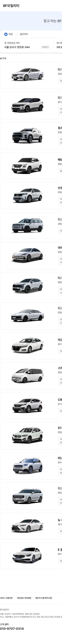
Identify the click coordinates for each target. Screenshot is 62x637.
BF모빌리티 (11, 6)
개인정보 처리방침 (24, 598)
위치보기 (45, 47)
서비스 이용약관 (6, 598)
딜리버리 (24, 34)
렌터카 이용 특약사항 (43, 598)
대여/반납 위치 (13, 43)
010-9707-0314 (12, 629)
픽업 (11, 34)
